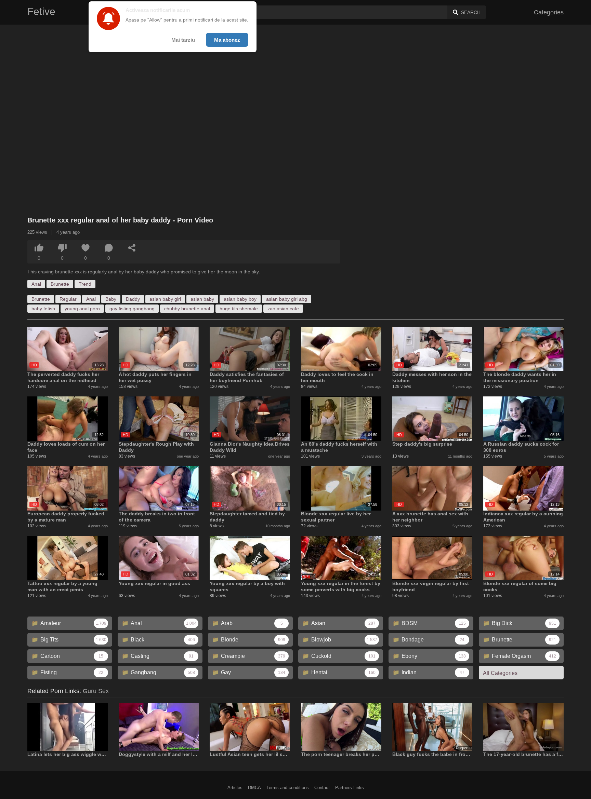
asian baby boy (240, 299)
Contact (322, 787)
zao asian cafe (283, 308)
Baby (110, 299)
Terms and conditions (287, 787)
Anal (36, 284)
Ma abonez (227, 40)
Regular (68, 299)
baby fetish (43, 308)
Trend (85, 284)
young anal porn (82, 308)
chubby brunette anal (187, 308)
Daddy (133, 299)
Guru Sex (96, 691)
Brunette (60, 284)
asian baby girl (165, 299)
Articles (234, 787)
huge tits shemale (239, 308)
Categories (549, 12)
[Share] (132, 247)
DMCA (254, 787)
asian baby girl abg (286, 299)
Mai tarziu (183, 40)
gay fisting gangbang (132, 308)
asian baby (202, 299)
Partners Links (349, 787)
